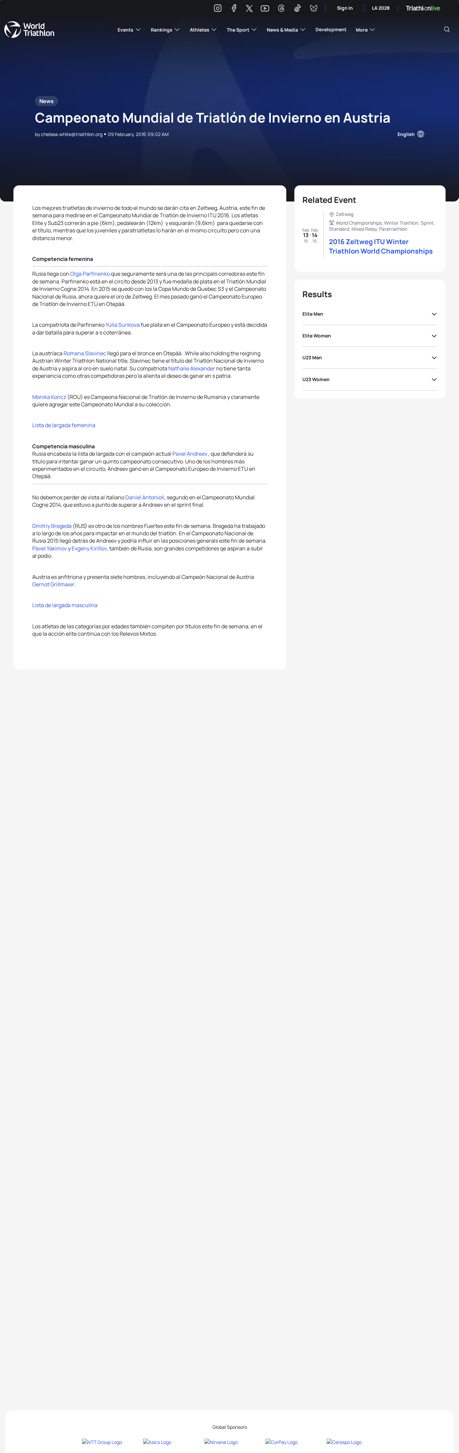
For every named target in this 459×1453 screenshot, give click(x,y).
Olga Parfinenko (90, 273)
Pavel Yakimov (49, 548)
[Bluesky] (313, 9)
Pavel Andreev (190, 453)
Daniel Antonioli (144, 497)
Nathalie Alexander (191, 368)
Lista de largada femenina (63, 425)
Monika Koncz (49, 397)
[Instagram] (218, 9)
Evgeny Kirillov (89, 548)
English (406, 134)
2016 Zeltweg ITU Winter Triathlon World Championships (381, 246)
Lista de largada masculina (64, 605)
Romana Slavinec (85, 353)
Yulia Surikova (123, 324)
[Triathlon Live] (423, 8)
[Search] (447, 29)
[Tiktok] (297, 9)
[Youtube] (265, 8)
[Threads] (281, 9)
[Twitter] (249, 9)
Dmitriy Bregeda (52, 526)
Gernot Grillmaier (53, 584)
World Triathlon (29, 29)
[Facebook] (234, 9)
